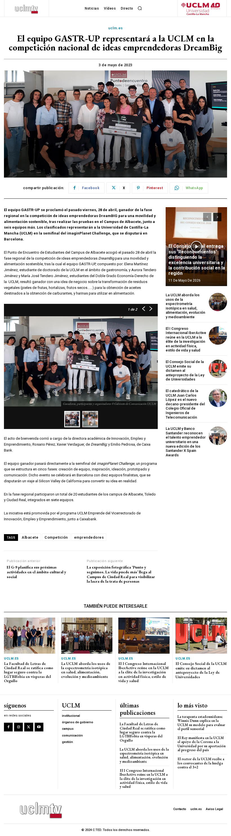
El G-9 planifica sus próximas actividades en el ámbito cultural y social (36, 572)
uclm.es (115, 28)
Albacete (30, 537)
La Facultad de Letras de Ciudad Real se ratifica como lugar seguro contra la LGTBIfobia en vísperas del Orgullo (28, 672)
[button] (140, 8)
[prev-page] (207, 217)
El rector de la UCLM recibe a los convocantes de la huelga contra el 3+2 (200, 763)
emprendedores (89, 537)
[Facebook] (8, 727)
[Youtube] (39, 727)
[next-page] (217, 217)
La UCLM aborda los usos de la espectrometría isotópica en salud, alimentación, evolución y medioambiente (185, 306)
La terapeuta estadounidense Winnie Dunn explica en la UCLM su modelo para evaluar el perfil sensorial (201, 722)
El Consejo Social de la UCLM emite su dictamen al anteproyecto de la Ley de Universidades (185, 370)
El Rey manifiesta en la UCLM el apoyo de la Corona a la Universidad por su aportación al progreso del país (201, 743)
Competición (56, 537)
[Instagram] (18, 727)
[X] (28, 727)
